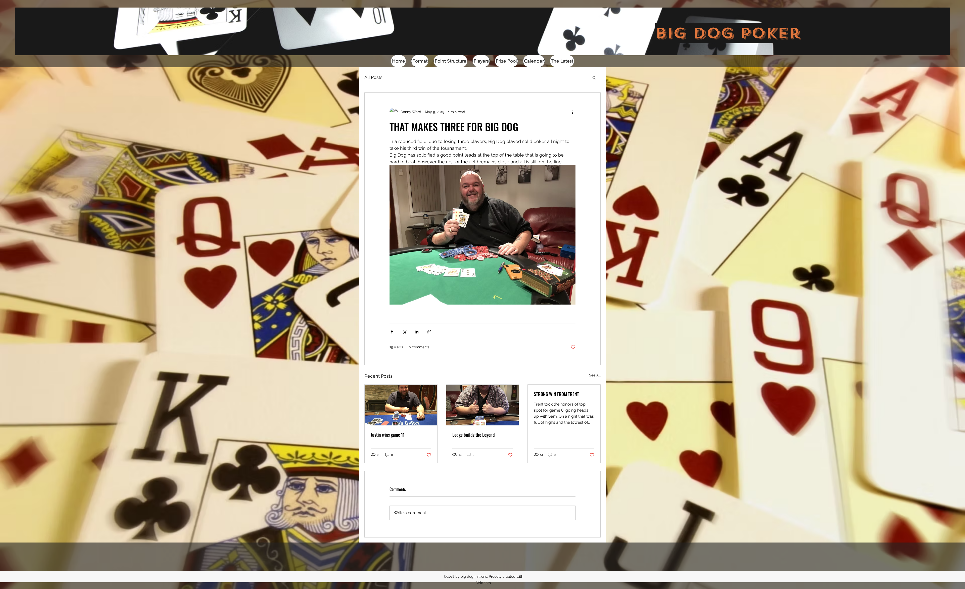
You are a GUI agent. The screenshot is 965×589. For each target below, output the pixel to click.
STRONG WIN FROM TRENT (556, 394)
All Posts (373, 77)
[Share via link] (428, 331)
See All (595, 375)
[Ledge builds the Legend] (482, 405)
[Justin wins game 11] (401, 405)
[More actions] (572, 112)
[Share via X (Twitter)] (404, 331)
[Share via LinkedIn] (416, 331)
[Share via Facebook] (392, 331)
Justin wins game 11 (388, 434)
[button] (594, 77)
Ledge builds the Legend (473, 434)
